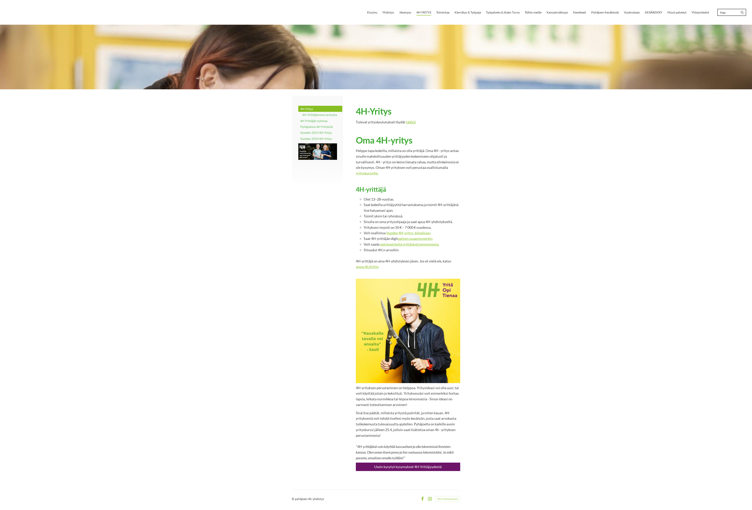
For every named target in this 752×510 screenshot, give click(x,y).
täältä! (411, 122)
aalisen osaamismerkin (415, 238)
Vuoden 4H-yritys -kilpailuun (408, 233)
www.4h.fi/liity (367, 267)
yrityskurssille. (367, 173)
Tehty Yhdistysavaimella (447, 499)
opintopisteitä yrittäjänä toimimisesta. (409, 244)
